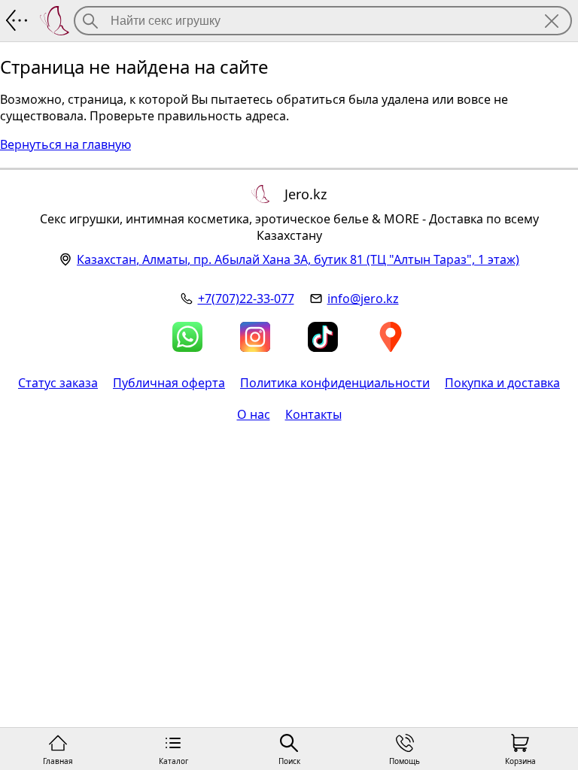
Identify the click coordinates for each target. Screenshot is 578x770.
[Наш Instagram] (255, 337)
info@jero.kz (363, 298)
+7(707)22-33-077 (246, 298)
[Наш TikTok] (323, 337)
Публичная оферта (169, 382)
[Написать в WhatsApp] (187, 337)
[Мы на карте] (391, 337)
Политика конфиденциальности (335, 382)
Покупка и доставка (502, 382)
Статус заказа (58, 382)
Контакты (313, 414)
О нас (253, 414)
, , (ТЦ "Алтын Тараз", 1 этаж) (298, 259)
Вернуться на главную (65, 144)
